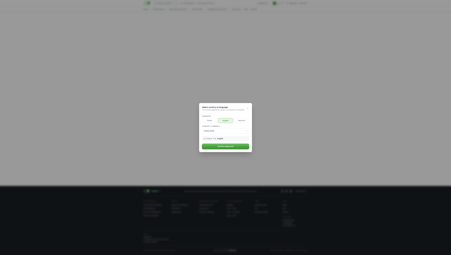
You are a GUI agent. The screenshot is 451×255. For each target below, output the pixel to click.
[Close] (247, 108)
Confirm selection (225, 146)
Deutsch (241, 120)
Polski (209, 120)
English (226, 120)
